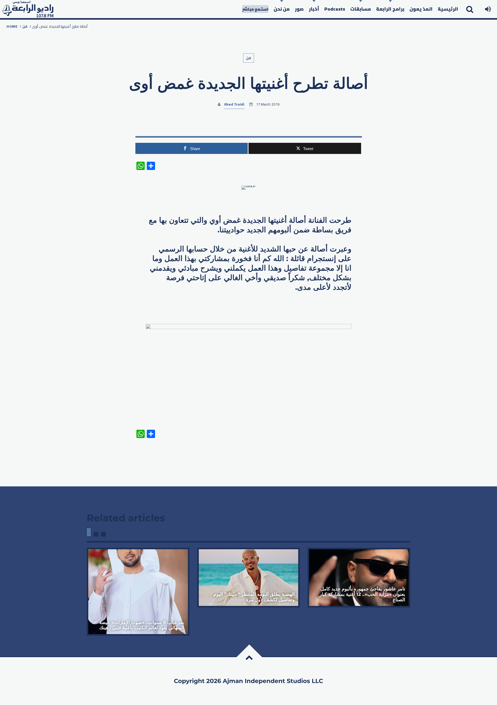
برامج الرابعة (390, 9)
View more (138, 592)
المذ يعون (421, 9)
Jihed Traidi (234, 104)
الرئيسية (448, 9)
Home (12, 26)
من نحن (282, 9)
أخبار (314, 9)
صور (299, 9)
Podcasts (334, 9)
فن (24, 26)
